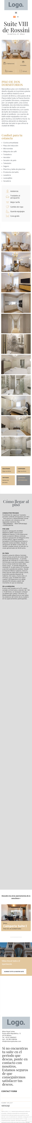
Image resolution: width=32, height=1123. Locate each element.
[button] (16, 12)
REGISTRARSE (6, 468)
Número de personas (5, 481)
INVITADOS (5, 477)
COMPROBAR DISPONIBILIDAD (22, 479)
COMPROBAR (21, 468)
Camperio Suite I (15, 926)
